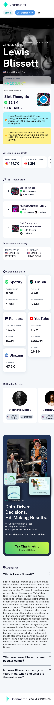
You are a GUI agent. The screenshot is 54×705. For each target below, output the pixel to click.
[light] (39, 12)
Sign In (8, 13)
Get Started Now (25, 13)
